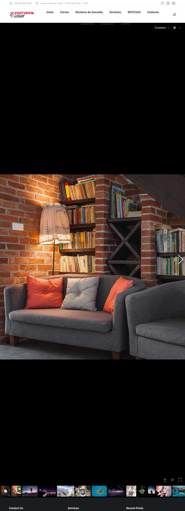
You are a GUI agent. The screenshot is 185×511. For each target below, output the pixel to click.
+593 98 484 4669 (23, 3)
